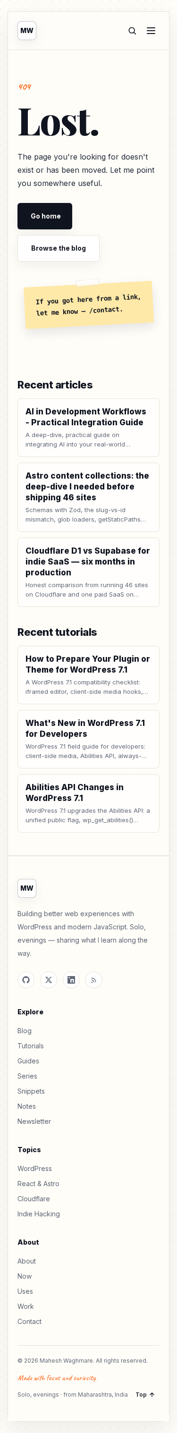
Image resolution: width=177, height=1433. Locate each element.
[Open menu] (151, 30)
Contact (29, 1321)
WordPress (34, 1168)
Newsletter (34, 1121)
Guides (28, 1061)
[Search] (132, 30)
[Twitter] (48, 979)
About (26, 1261)
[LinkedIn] (71, 979)
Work (25, 1306)
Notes (26, 1106)
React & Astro (38, 1184)
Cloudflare (33, 1199)
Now (24, 1276)
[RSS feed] (93, 979)
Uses (25, 1291)
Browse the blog (58, 248)
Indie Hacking (38, 1214)
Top (141, 1394)
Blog (24, 1031)
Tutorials (30, 1046)
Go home (46, 216)
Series (27, 1076)
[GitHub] (25, 979)
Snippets (31, 1091)
